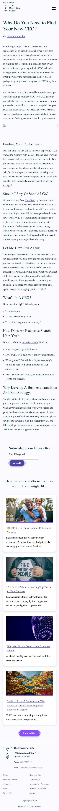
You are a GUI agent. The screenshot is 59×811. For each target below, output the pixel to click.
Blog (5, 788)
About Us (7, 784)
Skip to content (8, 2)
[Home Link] (11, 8)
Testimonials (34, 779)
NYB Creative (35, 806)
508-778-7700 (26, 762)
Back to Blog (29, 733)
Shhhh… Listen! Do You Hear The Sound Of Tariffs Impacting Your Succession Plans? (26, 705)
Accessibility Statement (39, 784)
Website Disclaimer (37, 788)
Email (17, 454)
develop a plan (22, 420)
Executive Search (10, 779)
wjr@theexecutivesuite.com (31, 767)
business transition (48, 230)
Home (5, 775)
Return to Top (35, 775)
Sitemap (32, 793)
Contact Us (7, 793)
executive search (28, 50)
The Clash (30, 200)
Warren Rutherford (16, 36)
